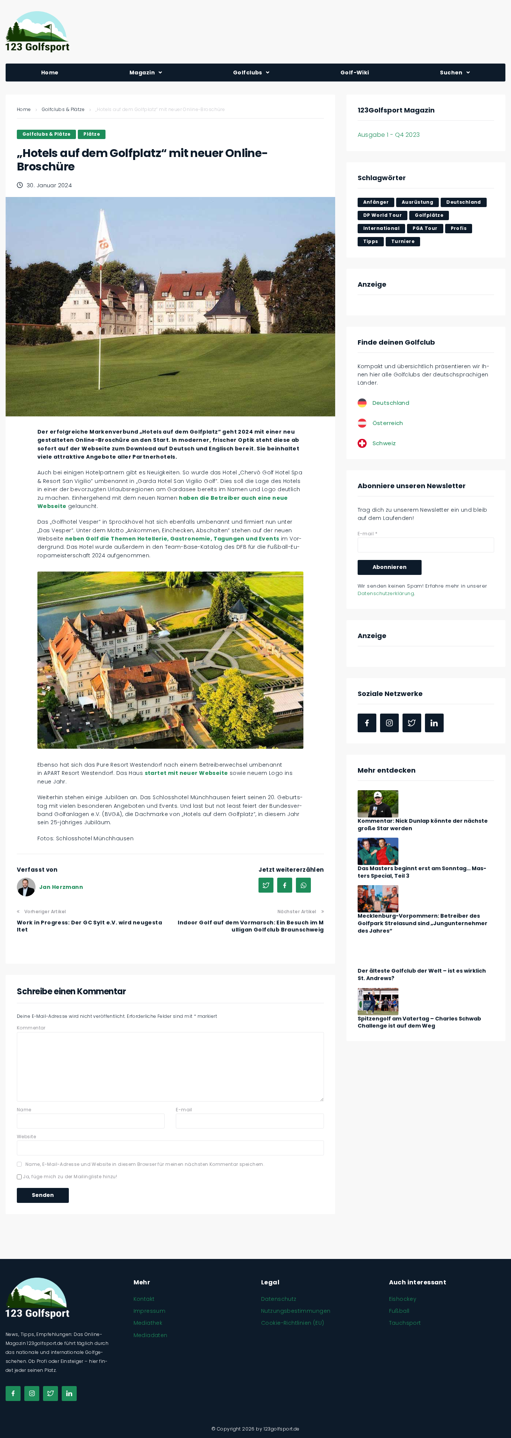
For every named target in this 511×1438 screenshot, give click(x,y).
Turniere (402, 241)
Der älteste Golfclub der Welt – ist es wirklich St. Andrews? (422, 974)
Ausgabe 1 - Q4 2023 (389, 134)
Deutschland (463, 202)
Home (24, 109)
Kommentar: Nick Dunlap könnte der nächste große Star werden (423, 824)
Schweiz (384, 443)
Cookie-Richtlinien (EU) (292, 1323)
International (381, 228)
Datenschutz (279, 1299)
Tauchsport (405, 1323)
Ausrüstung (417, 202)
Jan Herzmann (61, 887)
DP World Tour (382, 215)
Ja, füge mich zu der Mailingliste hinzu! (69, 1176)
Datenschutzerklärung (386, 593)
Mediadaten (151, 1335)
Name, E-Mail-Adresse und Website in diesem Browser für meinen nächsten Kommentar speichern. (144, 1164)
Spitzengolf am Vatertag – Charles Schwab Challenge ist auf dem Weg (419, 1022)
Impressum (150, 1311)
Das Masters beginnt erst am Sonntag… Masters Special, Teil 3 (422, 872)
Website (26, 1136)
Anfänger (376, 202)
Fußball (399, 1311)
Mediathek (148, 1323)
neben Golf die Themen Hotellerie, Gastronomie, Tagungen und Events (172, 538)
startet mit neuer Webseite (186, 773)
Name (24, 1109)
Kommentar (31, 1028)
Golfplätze (429, 215)
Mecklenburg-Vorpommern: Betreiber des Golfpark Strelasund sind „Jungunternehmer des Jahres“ (422, 923)
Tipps (370, 241)
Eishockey (403, 1299)
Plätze (91, 134)
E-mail (184, 1109)
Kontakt (144, 1299)
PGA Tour (425, 228)
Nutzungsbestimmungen (295, 1311)
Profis (459, 228)
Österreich (388, 423)
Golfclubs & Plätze (63, 109)
